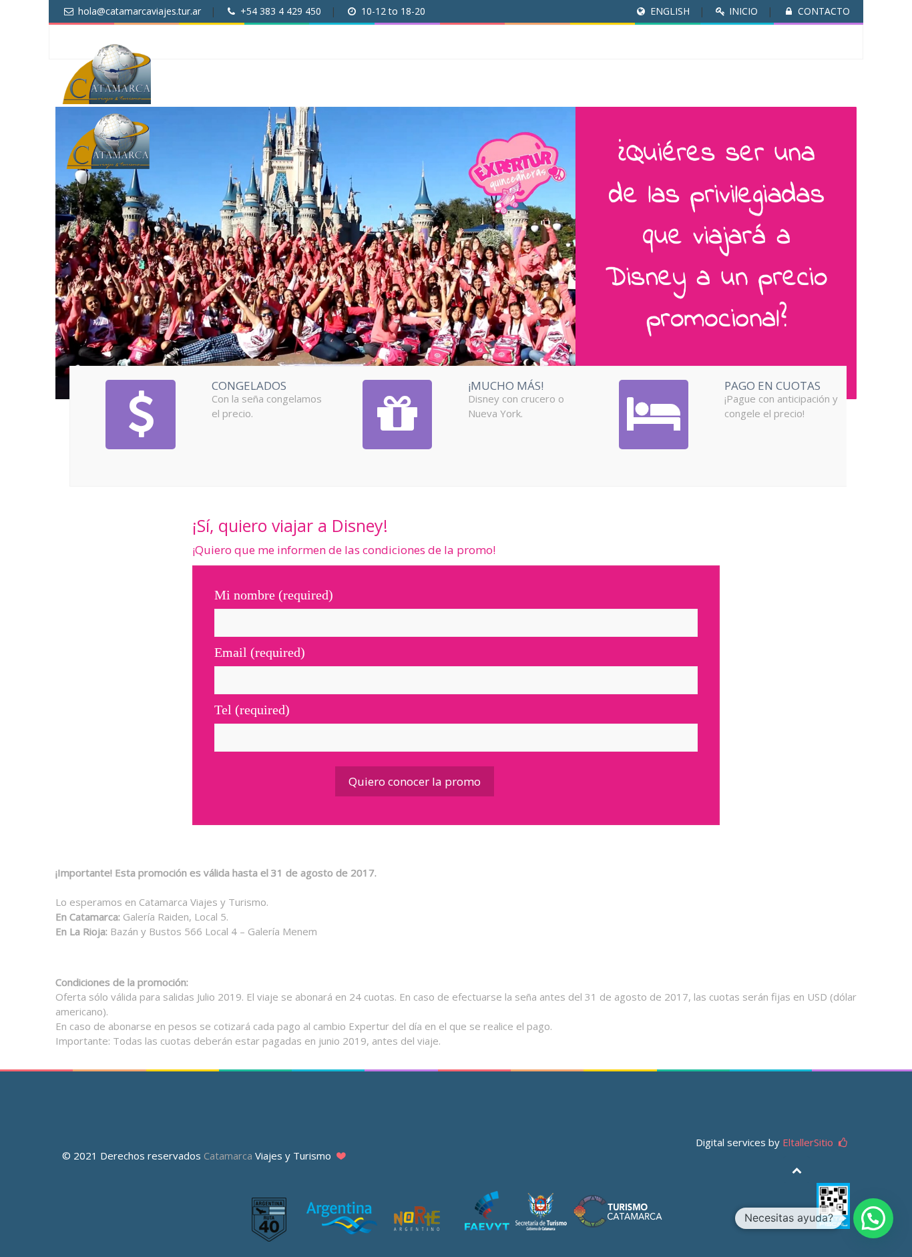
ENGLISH (670, 11)
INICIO (743, 11)
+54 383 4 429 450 (280, 11)
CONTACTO (824, 11)
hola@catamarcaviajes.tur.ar (139, 11)
